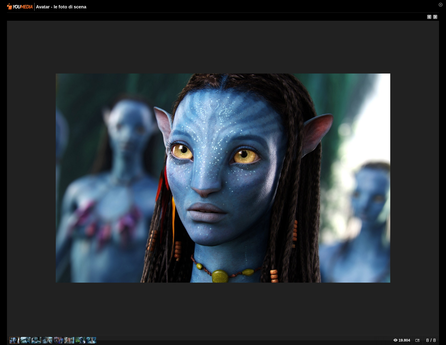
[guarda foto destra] (266, 178)
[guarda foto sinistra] (50, 178)
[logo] (20, 6)
